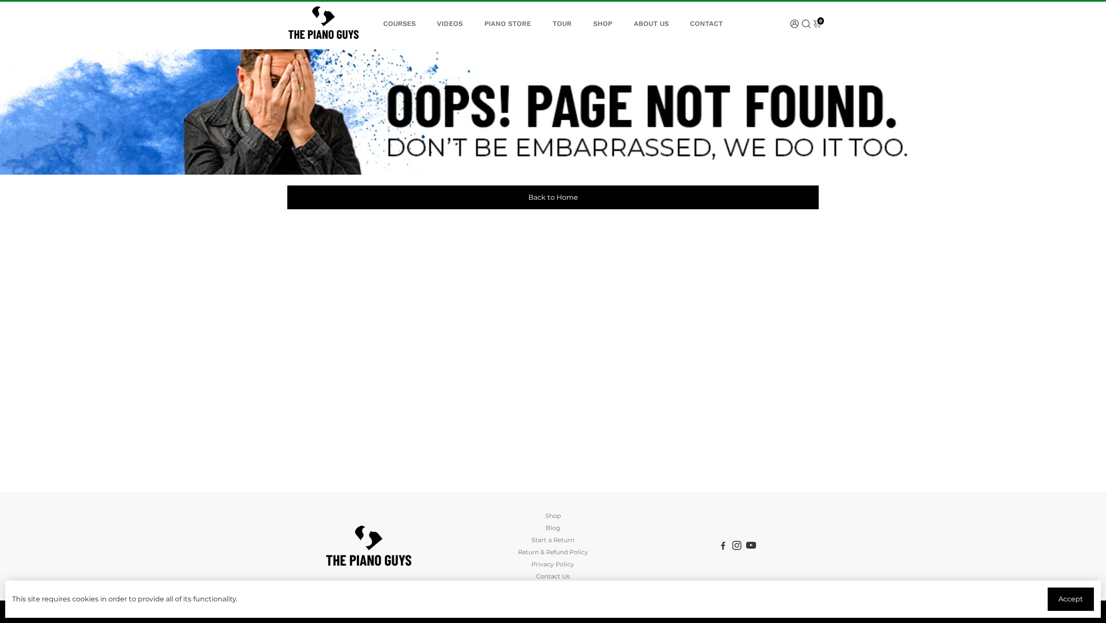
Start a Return (552, 540)
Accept (1070, 599)
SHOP (602, 23)
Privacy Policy (552, 564)
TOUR (562, 23)
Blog (553, 527)
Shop (553, 515)
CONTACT (706, 23)
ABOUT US (651, 23)
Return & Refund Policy (553, 552)
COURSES (399, 23)
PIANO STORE (507, 23)
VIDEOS (450, 23)
